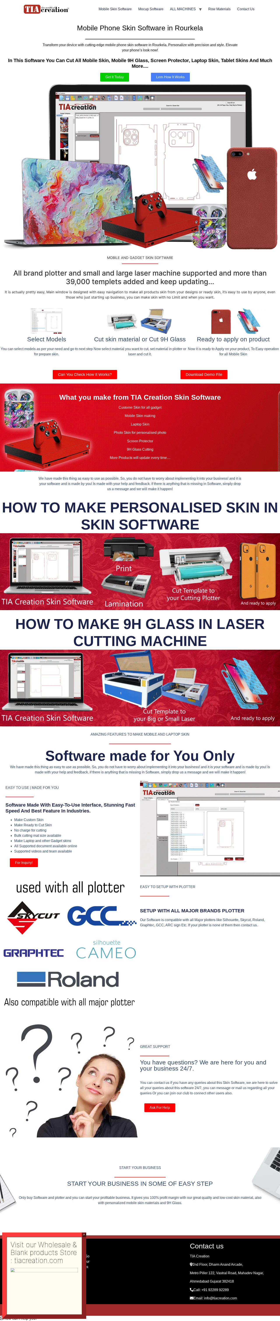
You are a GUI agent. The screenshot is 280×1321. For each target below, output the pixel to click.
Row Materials (219, 9)
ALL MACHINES (183, 9)
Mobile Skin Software (115, 9)
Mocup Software (150, 9)
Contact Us (245, 9)
